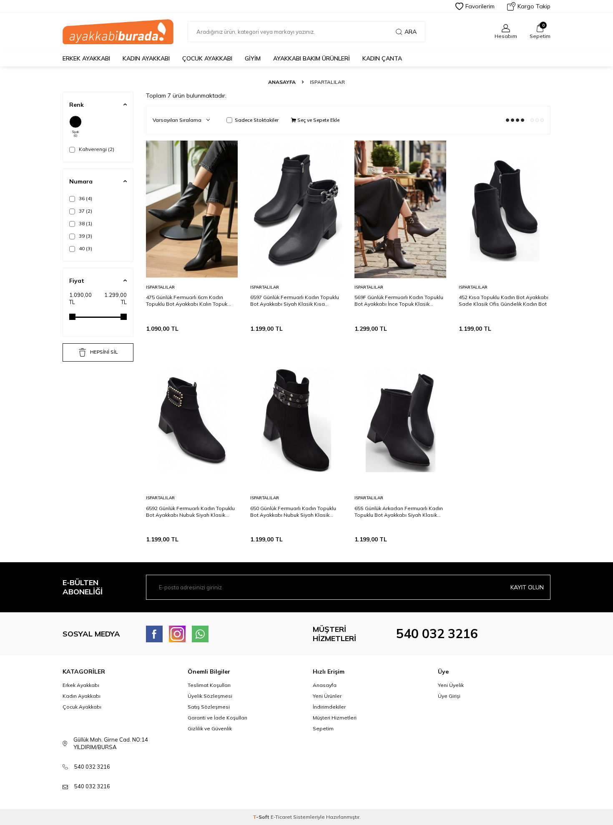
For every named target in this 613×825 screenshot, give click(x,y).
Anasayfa (282, 82)
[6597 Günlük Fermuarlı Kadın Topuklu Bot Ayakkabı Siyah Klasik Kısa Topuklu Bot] (296, 209)
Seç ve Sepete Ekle (317, 120)
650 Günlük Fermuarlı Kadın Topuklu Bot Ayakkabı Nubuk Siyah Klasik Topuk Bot (293, 511)
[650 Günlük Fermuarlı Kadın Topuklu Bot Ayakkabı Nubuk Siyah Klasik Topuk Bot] (296, 420)
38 (85, 223)
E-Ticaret (281, 817)
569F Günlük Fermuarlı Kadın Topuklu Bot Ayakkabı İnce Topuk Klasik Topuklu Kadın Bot (398, 300)
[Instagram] (177, 634)
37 (85, 211)
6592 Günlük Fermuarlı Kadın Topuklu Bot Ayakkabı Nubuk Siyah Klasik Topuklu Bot (190, 511)
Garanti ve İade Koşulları (217, 717)
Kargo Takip (534, 6)
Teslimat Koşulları (209, 685)
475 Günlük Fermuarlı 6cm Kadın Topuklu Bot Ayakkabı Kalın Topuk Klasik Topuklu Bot (186, 300)
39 (85, 236)
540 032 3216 (437, 633)
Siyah (75, 134)
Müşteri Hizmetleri (335, 717)
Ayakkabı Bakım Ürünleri (311, 58)
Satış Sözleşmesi (209, 707)
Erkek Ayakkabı (86, 58)
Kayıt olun (527, 587)
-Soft (262, 817)
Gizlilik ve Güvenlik (210, 728)
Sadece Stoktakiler (257, 120)
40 (85, 248)
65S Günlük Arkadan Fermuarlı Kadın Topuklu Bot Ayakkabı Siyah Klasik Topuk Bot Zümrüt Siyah (398, 511)
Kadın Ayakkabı (146, 58)
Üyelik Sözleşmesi (210, 696)
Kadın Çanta (382, 58)
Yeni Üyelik (451, 685)
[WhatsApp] (200, 634)
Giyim (253, 58)
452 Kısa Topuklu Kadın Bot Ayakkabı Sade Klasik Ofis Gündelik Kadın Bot (503, 300)
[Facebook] (154, 634)
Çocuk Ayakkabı (207, 58)
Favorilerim (480, 6)
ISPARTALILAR (160, 287)
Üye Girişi (449, 696)
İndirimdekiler (329, 707)
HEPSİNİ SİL (104, 352)
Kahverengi (96, 149)
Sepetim (323, 728)
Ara (410, 31)
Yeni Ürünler (327, 696)
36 (85, 198)
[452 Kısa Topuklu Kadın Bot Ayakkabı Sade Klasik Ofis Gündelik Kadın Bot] (504, 209)
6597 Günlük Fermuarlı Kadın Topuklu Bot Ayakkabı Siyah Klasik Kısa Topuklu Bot (294, 300)
